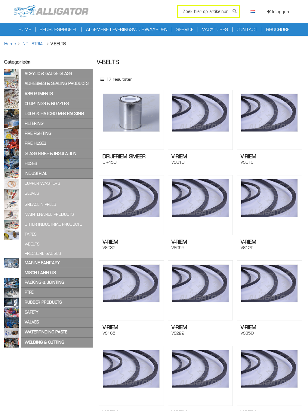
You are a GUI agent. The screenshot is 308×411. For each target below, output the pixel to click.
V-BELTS (32, 244)
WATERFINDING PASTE (46, 332)
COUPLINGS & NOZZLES (47, 103)
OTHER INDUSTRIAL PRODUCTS (53, 224)
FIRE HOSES (35, 143)
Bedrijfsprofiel (58, 29)
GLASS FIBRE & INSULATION (50, 153)
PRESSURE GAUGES (43, 253)
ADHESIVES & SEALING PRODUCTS (56, 83)
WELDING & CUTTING (44, 342)
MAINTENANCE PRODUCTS (49, 214)
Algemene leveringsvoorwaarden (127, 29)
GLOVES (32, 193)
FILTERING (34, 123)
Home (25, 29)
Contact (247, 29)
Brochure (277, 29)
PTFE (29, 292)
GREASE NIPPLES (40, 204)
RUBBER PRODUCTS (43, 302)
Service (184, 29)
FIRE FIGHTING (38, 133)
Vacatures (215, 29)
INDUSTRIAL (33, 43)
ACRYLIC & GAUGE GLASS (48, 73)
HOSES (31, 163)
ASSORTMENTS (39, 93)
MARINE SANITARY (42, 263)
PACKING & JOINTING (44, 282)
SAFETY (31, 312)
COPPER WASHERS (42, 183)
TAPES (30, 234)
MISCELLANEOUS (40, 272)
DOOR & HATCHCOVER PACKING (54, 113)
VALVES (32, 322)
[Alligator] (51, 11)
